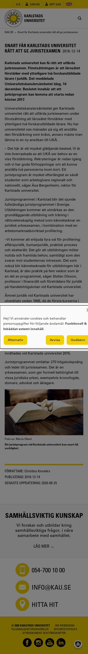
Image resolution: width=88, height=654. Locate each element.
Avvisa (55, 340)
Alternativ (15, 340)
